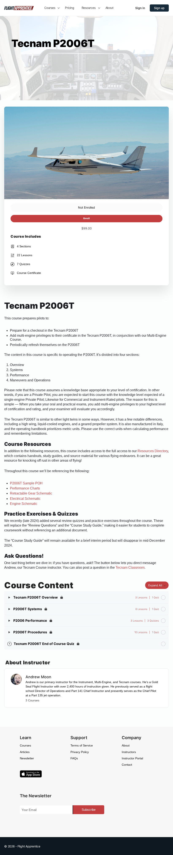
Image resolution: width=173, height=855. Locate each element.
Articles (25, 752)
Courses (25, 745)
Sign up (159, 8)
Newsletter (27, 758)
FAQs (74, 758)
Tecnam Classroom (130, 567)
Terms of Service (81, 745)
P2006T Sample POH (26, 483)
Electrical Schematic (25, 498)
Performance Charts (25, 488)
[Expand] (9, 597)
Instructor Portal (132, 758)
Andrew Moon (38, 677)
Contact (127, 764)
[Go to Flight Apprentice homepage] (19, 8)
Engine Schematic (23, 503)
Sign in (140, 8)
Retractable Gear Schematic (31, 493)
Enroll (86, 218)
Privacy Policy (79, 752)
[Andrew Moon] (16, 679)
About (126, 745)
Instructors (129, 752)
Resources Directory (153, 451)
